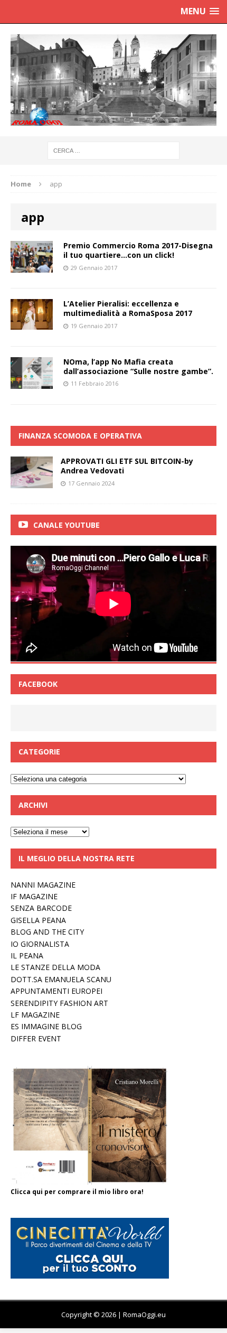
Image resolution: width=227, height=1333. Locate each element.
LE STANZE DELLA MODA (55, 967)
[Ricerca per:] (113, 150)
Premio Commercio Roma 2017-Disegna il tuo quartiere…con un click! (138, 250)
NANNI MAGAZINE (43, 885)
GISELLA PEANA (38, 920)
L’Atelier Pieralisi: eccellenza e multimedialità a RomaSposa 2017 (127, 308)
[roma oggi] (113, 80)
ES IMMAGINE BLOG (46, 1026)
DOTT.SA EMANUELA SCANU (61, 979)
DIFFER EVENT (36, 1038)
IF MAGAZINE (34, 896)
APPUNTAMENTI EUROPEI (56, 991)
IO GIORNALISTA (40, 944)
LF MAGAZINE (35, 1015)
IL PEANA (27, 955)
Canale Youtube (66, 525)
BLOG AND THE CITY (47, 932)
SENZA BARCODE (41, 908)
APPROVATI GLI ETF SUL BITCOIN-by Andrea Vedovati (127, 466)
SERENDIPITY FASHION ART (59, 1003)
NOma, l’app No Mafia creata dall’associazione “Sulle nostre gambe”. (138, 366)
